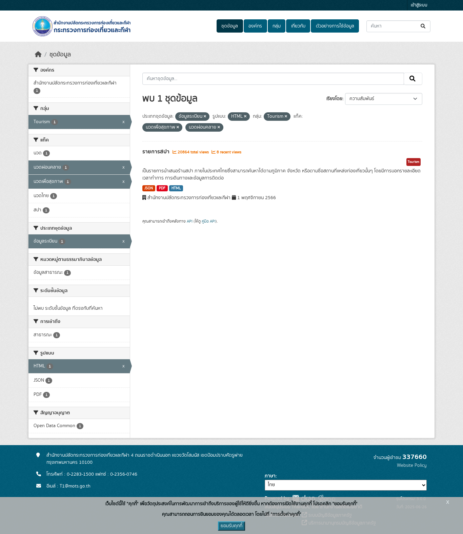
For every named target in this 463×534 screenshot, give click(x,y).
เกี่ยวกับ (298, 26)
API (190, 221)
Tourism (413, 161)
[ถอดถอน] (205, 116)
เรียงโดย (334, 98)
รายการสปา (156, 151)
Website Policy (412, 465)
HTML (176, 188)
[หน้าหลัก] (38, 54)
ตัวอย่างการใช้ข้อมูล (335, 26)
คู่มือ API (209, 221)
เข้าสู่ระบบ (419, 5)
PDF (162, 188)
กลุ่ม (277, 26)
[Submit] (423, 26)
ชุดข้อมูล (229, 26)
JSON (148, 188)
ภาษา (270, 476)
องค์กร (255, 26)
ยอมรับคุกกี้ (231, 525)
